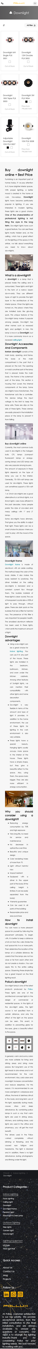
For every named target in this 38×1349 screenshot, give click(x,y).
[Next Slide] (35, 85)
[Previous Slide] (21, 85)
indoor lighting (16, 651)
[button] (9, 40)
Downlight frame (12, 564)
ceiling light (17, 340)
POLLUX (6, 1173)
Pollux (30, 989)
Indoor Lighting (19, 1173)
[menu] (2, 3)
